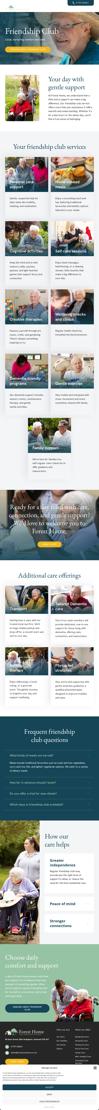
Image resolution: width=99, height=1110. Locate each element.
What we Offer (83, 1029)
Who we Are (63, 1029)
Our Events (61, 1045)
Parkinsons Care (82, 1045)
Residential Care (82, 1037)
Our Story (61, 1037)
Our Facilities (62, 1041)
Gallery (60, 1048)
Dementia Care (81, 1041)
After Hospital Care (83, 1056)
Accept (49, 1087)
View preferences (49, 1101)
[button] (95, 1068)
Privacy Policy (49, 1107)
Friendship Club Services (81, 1061)
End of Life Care (82, 1048)
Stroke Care (80, 1052)
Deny (49, 1094)
